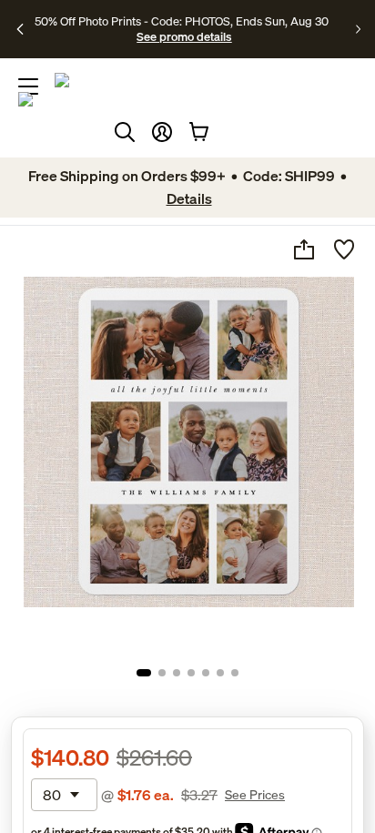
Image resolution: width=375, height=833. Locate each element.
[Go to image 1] (144, 672)
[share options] (304, 249)
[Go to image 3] (176, 672)
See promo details (184, 36)
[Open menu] (28, 86)
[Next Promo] (358, 29)
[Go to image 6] (220, 672)
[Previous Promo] (21, 29)
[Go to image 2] (162, 672)
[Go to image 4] (191, 672)
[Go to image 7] (234, 672)
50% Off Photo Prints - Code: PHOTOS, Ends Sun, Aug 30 (182, 21)
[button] (162, 132)
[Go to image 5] (205, 672)
